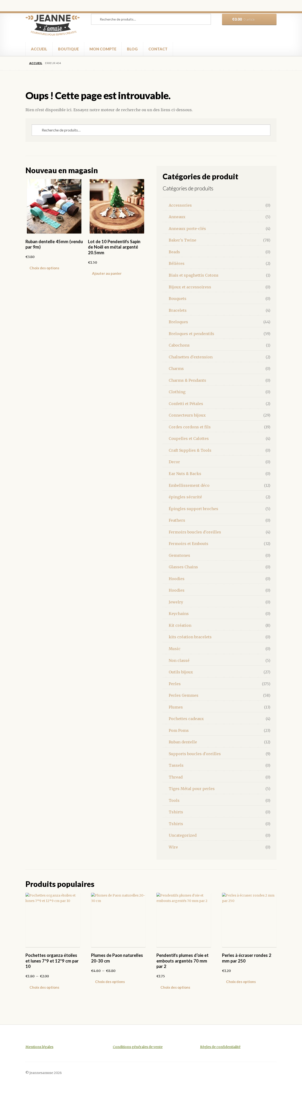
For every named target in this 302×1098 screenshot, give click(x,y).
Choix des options (44, 268)
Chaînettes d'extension (191, 357)
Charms (176, 368)
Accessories (180, 205)
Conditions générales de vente (138, 1047)
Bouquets (177, 298)
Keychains (179, 613)
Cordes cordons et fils (190, 427)
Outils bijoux (181, 672)
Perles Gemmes (183, 695)
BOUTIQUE (68, 49)
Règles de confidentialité (220, 1047)
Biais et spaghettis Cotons (193, 275)
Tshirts (176, 812)
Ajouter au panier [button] (107, 273)
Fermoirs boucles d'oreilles (195, 532)
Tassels (176, 765)
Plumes (176, 707)
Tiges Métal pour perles (192, 788)
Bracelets (178, 310)
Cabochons (179, 345)
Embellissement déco (189, 485)
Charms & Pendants (187, 380)
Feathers (177, 520)
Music (174, 648)
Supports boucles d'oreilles (195, 753)
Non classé (179, 660)
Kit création (180, 625)
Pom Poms (179, 730)
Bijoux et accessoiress (190, 287)
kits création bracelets (190, 637)
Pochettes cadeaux (186, 718)
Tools (174, 800)
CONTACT (158, 49)
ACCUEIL (39, 49)
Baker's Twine (182, 240)
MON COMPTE (102, 49)
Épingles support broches (193, 508)
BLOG (132, 49)
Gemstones (179, 555)
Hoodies (177, 578)
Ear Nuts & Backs (185, 473)
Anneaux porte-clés (187, 228)
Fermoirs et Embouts (188, 543)
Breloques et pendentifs (191, 333)
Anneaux (177, 216)
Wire (173, 847)
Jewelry (176, 602)
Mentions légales (39, 1047)
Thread (176, 777)
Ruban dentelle (183, 742)
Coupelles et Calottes (189, 438)
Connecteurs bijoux (187, 415)
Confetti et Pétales (186, 403)
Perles (175, 683)
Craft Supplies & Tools (190, 450)
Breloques (178, 322)
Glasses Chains (183, 567)
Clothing (177, 391)
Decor (174, 461)
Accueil (35, 63)
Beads (174, 252)
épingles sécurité (185, 497)
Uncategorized (183, 835)
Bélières (177, 263)
